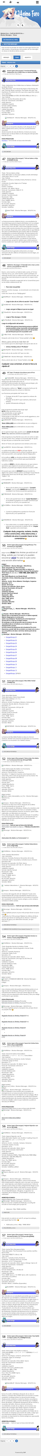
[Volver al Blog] (17, 3)
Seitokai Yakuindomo (8, 906)
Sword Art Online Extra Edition (11, 1118)
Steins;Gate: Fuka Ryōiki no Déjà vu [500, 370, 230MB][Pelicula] (23, 1337)
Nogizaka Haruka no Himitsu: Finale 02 (13, 1022)
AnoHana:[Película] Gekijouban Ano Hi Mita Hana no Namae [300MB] (22, 71)
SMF (24, 1452)
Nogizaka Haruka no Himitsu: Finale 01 (13, 1016)
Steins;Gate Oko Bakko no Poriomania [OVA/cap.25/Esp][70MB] (23, 759)
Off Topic (10, 372)
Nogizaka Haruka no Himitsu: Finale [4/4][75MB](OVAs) (22, 936)
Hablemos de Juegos (13, 265)
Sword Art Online (7, 1108)
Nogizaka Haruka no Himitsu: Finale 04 (13, 1035)
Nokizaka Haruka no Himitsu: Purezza (13, 1003)
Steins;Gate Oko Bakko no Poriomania (13, 838)
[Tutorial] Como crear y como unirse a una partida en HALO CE (23, 265)
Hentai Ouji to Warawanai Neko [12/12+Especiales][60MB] (20, 1235)
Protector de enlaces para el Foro (24, 372)
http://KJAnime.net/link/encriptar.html (17, 433)
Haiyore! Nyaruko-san (8, 1199)
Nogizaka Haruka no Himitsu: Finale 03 (13, 1028)
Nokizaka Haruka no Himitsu (10, 1001)
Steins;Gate (5, 825)
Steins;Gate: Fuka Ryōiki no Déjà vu (13, 827)
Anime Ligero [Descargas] (15, 71)
